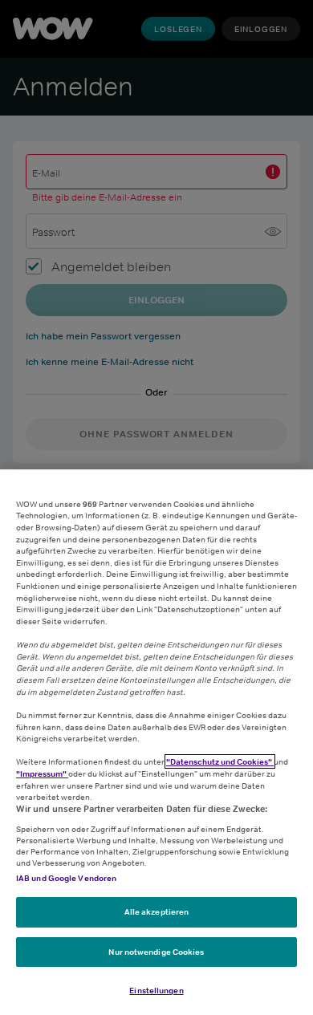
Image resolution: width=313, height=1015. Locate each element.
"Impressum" (42, 773)
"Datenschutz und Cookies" (220, 761)
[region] (156, 742)
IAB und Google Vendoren (66, 877)
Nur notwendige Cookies (156, 951)
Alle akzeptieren (156, 911)
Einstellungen (156, 990)
